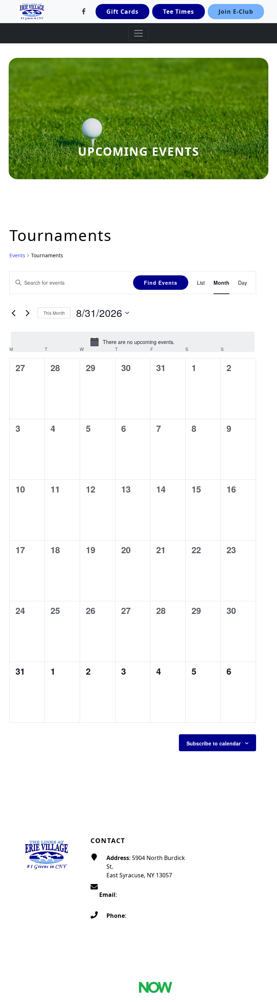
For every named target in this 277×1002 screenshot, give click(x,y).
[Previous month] (13, 313)
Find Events (160, 282)
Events (17, 255)
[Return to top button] (262, 988)
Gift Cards (122, 12)
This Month (54, 313)
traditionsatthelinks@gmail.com (142, 903)
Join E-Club (236, 12)
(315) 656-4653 (147, 916)
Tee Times (178, 12)
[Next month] (27, 313)
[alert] (133, 342)
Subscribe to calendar (213, 743)
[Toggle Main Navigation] (138, 33)
